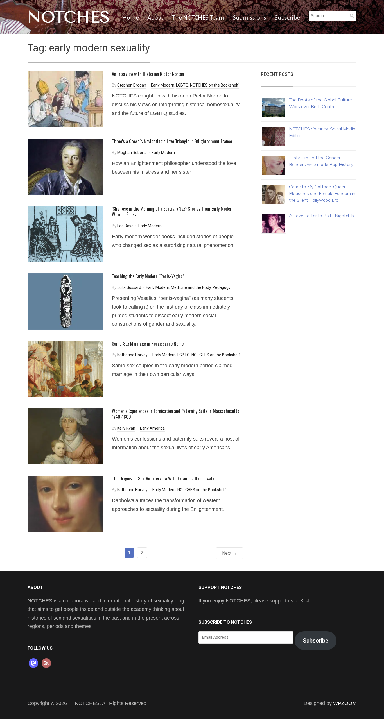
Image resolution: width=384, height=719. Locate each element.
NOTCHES (69, 17)
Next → (229, 553)
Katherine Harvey (132, 355)
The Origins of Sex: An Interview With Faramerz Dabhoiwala (163, 478)
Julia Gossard (129, 287)
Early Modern (162, 85)
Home (130, 17)
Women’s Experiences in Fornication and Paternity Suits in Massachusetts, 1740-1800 (176, 414)
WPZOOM (344, 703)
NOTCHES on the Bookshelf (214, 85)
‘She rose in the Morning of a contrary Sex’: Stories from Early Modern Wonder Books (173, 211)
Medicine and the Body (191, 287)
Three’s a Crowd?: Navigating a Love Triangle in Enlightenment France (172, 141)
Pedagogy (222, 287)
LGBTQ (182, 85)
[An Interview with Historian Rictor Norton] (65, 98)
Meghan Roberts (132, 152)
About (155, 17)
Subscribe (287, 17)
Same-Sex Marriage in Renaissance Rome (148, 343)
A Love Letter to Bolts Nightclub (321, 215)
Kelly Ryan (126, 428)
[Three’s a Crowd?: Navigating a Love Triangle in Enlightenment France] (65, 166)
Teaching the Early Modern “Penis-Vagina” (148, 276)
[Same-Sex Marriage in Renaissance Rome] (65, 368)
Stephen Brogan (131, 85)
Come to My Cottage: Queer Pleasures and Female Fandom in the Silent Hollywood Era (322, 193)
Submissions (249, 17)
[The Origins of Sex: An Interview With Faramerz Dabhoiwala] (65, 503)
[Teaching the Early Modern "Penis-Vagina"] (65, 301)
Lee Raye (125, 226)
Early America (152, 428)
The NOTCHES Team (198, 17)
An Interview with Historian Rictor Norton (148, 74)
